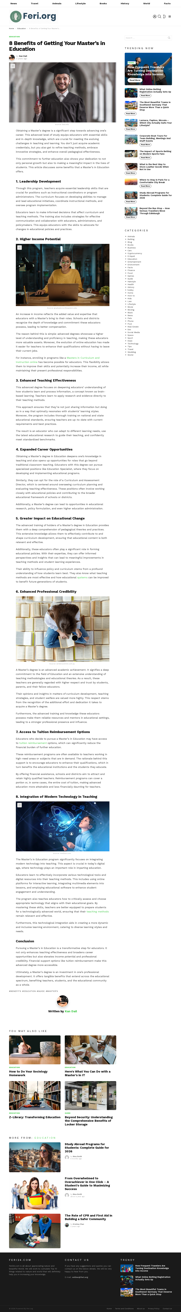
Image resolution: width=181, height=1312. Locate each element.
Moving (131, 310)
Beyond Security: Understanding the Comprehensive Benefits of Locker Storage (89, 1120)
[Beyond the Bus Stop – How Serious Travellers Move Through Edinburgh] (131, 211)
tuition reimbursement (33, 742)
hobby (130, 290)
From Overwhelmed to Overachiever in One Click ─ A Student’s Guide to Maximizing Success (87, 1183)
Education (14, 1067)
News (13, 3)
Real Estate (133, 327)
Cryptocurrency (135, 253)
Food (130, 273)
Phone (130, 321)
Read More (145, 95)
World (146, 3)
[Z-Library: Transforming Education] (35, 1095)
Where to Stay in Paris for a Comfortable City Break (154, 181)
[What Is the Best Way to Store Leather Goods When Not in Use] (131, 166)
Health (131, 284)
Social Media (134, 332)
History (125, 3)
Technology (133, 343)
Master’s (52, 991)
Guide (41, 991)
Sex (129, 329)
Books (103, 3)
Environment (133, 264)
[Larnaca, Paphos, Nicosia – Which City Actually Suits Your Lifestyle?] (131, 123)
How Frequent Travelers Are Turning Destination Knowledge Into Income (152, 1268)
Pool (130, 324)
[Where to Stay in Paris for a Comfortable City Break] (131, 182)
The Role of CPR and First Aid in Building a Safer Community (88, 1217)
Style (130, 341)
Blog (130, 242)
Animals (56, 3)
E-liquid (131, 256)
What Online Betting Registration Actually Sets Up (155, 90)
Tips (130, 346)
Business (132, 248)
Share (12, 66)
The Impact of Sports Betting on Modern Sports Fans (155, 152)
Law (130, 301)
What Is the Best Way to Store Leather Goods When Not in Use (154, 167)
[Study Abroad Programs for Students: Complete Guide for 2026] (35, 1157)
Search (169, 38)
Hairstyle (132, 281)
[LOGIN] (154, 16)
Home (130, 293)
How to (131, 296)
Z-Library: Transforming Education (35, 1117)
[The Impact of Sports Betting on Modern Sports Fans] (131, 153)
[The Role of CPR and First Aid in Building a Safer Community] (35, 1231)
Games (131, 276)
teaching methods (98, 911)
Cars (130, 250)
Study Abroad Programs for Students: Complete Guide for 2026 (87, 1147)
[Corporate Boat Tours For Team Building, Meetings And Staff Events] (131, 139)
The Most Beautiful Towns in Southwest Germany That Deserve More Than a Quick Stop (155, 106)
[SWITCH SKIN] (164, 16)
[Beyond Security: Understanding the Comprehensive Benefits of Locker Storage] (90, 1095)
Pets (130, 318)
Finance (131, 270)
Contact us (167, 1309)
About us (141, 1309)
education (30, 991)
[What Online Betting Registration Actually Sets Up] (131, 93)
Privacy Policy (153, 1309)
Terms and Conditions (124, 1309)
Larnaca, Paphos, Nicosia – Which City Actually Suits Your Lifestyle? (156, 123)
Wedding (132, 352)
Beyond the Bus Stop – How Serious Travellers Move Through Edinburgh (155, 211)
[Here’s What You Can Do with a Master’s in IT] (90, 1049)
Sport (130, 338)
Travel (34, 3)
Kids (130, 298)
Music (130, 312)
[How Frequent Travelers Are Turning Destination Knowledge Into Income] (148, 69)
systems (82, 577)
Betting (131, 239)
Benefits (15, 991)
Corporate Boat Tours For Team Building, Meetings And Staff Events (155, 138)
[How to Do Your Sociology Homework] (35, 1049)
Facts (167, 3)
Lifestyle (80, 3)
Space (130, 335)
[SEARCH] (159, 16)
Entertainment (134, 262)
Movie (130, 307)
